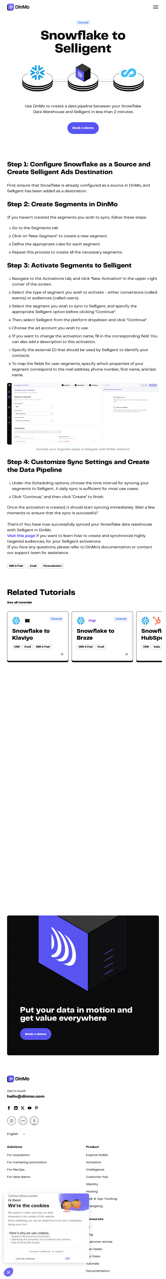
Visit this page (21, 536)
